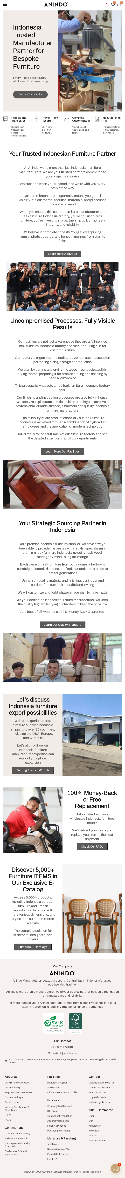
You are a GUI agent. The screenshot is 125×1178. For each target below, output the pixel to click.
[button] (115, 1168)
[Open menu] (5, 4)
